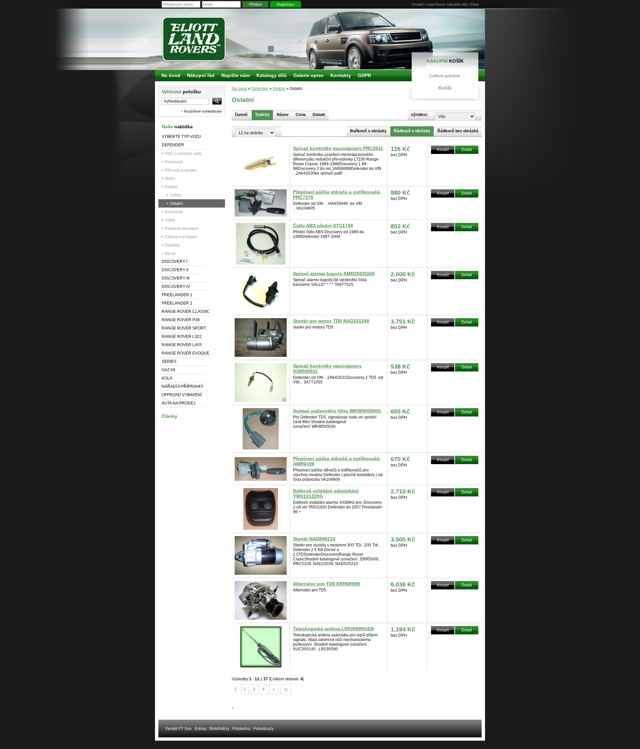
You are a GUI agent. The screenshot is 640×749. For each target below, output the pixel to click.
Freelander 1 (177, 295)
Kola (167, 378)
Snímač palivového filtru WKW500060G (337, 410)
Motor (170, 178)
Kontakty (340, 75)
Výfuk (170, 220)
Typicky (262, 114)
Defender (173, 145)
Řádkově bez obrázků (457, 131)
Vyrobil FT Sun (178, 728)
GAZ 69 (168, 370)
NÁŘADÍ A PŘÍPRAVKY (183, 386)
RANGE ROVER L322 (182, 336)
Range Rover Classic (186, 311)
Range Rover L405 (182, 345)
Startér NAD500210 (314, 538)
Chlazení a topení (181, 237)
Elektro (171, 187)
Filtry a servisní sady (183, 153)
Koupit (443, 149)
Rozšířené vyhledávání (203, 111)
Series (169, 361)
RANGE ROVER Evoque (185, 353)
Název (283, 114)
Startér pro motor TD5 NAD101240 (331, 321)
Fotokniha (241, 728)
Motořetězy (219, 728)
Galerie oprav (308, 75)
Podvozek (174, 162)
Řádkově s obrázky (412, 131)
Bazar (170, 253)
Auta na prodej (178, 403)
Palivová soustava (181, 228)
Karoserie (174, 212)
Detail (466, 149)
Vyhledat (181, 91)
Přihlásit (255, 4)
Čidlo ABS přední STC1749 (323, 225)
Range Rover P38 (181, 320)
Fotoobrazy (263, 728)
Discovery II (175, 270)
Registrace (285, 4)
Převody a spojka (180, 170)
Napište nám (235, 75)
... (344, 173)
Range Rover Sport (184, 328)
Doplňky (172, 245)
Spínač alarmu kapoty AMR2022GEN (334, 273)
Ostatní (176, 203)
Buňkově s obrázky (368, 131)
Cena (301, 114)
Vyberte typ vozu (181, 136)
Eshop (200, 728)
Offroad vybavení (182, 394)
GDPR (364, 75)
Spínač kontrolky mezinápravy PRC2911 (338, 148)
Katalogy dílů (271, 75)
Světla (175, 195)
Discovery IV (176, 286)
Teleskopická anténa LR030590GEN (333, 628)
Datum (319, 114)
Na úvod (239, 88)
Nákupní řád (201, 75)
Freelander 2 (177, 303)
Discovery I (174, 261)
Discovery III (175, 278)
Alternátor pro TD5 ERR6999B (326, 583)
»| (285, 689)
